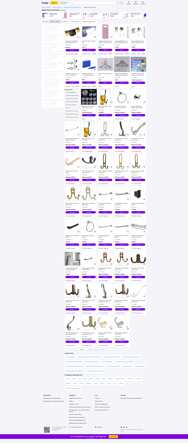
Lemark (109, 383)
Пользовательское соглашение (77, 417)
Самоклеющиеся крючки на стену (74, 366)
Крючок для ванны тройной (92, 361)
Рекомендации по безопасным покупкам (53, 401)
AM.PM (102, 383)
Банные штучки (120, 378)
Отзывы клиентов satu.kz (75, 414)
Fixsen (67, 378)
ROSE (75, 383)
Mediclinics (130, 378)
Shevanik (88, 383)
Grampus (68, 383)
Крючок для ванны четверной (111, 357)
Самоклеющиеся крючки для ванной (124, 361)
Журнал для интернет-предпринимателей (131, 398)
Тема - (75, 427)
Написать (121, 115)
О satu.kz (97, 398)
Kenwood (138, 378)
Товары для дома (57, 7)
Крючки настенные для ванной (131, 357)
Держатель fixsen (127, 366)
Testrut (95, 383)
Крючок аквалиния (140, 366)
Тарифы (71, 401)
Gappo (97, 378)
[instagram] (126, 427)
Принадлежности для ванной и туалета (73, 7)
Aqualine (111, 378)
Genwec (121, 383)
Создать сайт (113, 436)
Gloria (103, 378)
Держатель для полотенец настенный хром (90, 357)
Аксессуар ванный (107, 361)
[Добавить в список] (78, 37)
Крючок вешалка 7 (70, 357)
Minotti (81, 383)
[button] (72, 50)
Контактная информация (101, 404)
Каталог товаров (46, 7)
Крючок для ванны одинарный (74, 361)
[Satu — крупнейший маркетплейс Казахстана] (45, 3)
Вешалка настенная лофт (113, 366)
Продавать (71, 404)
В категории (63, 3)
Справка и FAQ (98, 401)
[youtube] (121, 427)
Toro (115, 383)
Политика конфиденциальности (77, 420)
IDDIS (91, 378)
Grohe (73, 378)
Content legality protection (101, 410)
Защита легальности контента (102, 407)
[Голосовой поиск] (117, 2)
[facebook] (124, 427)
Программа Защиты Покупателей (51, 398)
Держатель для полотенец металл (95, 366)
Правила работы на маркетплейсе (78, 423)
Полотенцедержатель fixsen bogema (96, 371)
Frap (79, 378)
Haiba (85, 378)
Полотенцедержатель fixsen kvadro (75, 371)
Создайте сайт (72, 398)
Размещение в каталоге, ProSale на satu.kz (80, 407)
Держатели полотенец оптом (73, 388)
